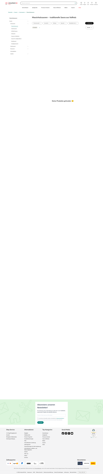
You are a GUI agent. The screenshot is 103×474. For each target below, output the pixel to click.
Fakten (25, 455)
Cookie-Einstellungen (58, 472)
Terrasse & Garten (45, 7)
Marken (26, 451)
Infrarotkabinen (13, 51)
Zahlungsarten (27, 444)
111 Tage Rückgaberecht (11, 433)
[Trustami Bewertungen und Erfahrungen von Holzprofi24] (93, 433)
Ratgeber (26, 433)
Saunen (73, 7)
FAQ (25, 440)
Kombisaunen (13, 41)
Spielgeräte (34, 7)
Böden (66, 7)
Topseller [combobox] (88, 27)
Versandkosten (38, 468)
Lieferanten (66, 472)
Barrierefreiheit (73, 472)
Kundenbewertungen (28, 438)
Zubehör (12, 53)
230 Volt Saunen (14, 31)
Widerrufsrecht (39, 472)
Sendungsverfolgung (10, 438)
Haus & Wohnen (57, 7)
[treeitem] (19, 26)
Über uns (26, 453)
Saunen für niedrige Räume (16, 38)
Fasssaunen (12, 48)
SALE (80, 7)
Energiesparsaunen (14, 43)
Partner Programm (28, 436)
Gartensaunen (13, 46)
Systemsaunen (14, 28)
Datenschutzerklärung (48, 472)
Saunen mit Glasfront (15, 36)
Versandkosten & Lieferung (30, 442)
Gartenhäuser (25, 7)
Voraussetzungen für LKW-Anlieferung (32, 446)
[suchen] (75, 3)
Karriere (26, 457)
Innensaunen (12, 23)
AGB (34, 472)
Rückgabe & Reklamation (11, 436)
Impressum (29, 472)
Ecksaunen (13, 33)
